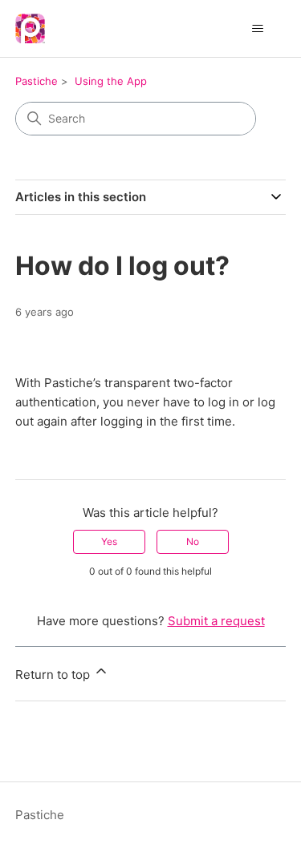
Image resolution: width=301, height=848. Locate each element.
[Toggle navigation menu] (257, 29)
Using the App (111, 81)
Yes (109, 541)
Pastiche (36, 81)
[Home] (30, 28)
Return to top (54, 674)
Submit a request (216, 620)
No (192, 541)
